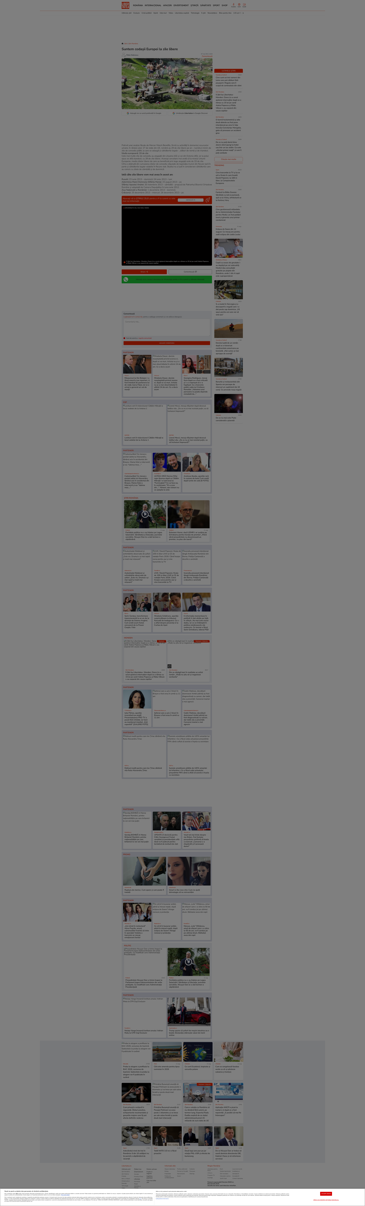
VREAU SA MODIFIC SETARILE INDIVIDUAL (326, 1200)
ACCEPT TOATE (326, 1194)
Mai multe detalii (65, 1195)
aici (140, 1198)
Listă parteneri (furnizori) (162, 1198)
